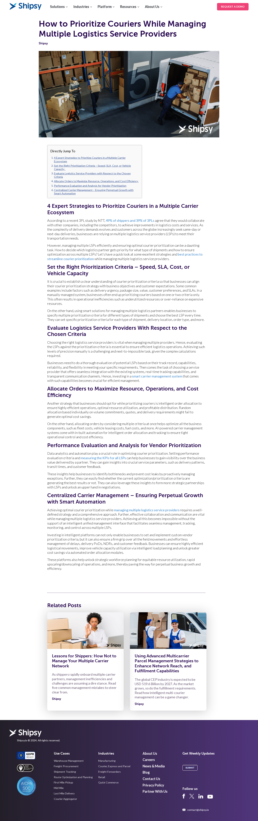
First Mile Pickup (63, 782)
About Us (152, 7)
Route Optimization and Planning (73, 777)
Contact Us (151, 779)
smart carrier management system (157, 376)
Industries (81, 7)
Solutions (57, 7)
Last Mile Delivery (64, 793)
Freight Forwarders (109, 771)
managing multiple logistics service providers (146, 510)
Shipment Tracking (65, 771)
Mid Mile (59, 787)
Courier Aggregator (65, 798)
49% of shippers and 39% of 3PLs (130, 220)
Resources (128, 7)
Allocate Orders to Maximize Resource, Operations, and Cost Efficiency (96, 181)
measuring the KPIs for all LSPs (103, 458)
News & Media (154, 766)
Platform (105, 7)
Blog (146, 772)
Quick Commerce (108, 782)
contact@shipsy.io (198, 809)
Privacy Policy (153, 785)
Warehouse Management (69, 760)
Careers (149, 760)
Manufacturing (107, 760)
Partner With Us (155, 791)
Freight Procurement (66, 766)
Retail (101, 777)
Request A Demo (233, 6)
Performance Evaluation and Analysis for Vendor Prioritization (90, 185)
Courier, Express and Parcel (114, 766)
